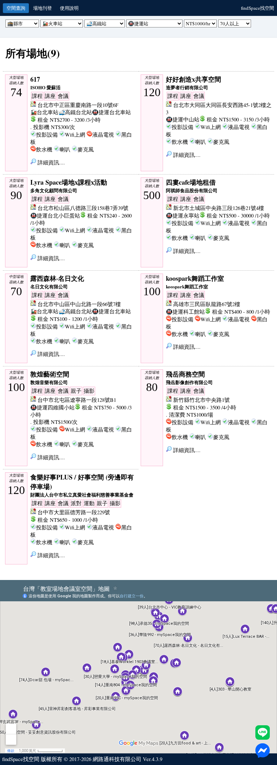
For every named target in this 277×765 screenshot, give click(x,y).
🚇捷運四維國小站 (52, 407)
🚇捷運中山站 (182, 119)
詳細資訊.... (50, 162)
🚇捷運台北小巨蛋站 (55, 215)
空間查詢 (15, 8)
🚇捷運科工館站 (185, 311)
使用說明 (69, 8)
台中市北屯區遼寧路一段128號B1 (77, 399)
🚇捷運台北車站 (111, 112)
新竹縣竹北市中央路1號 (201, 399)
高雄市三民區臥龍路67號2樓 (206, 304)
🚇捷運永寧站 (182, 215)
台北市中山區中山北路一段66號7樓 (79, 304)
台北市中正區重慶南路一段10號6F (78, 105)
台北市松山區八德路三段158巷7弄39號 (83, 208)
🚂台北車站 (44, 112)
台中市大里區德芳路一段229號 (74, 512)
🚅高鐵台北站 (75, 112)
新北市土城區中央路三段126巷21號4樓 (218, 208)
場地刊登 (42, 8)
